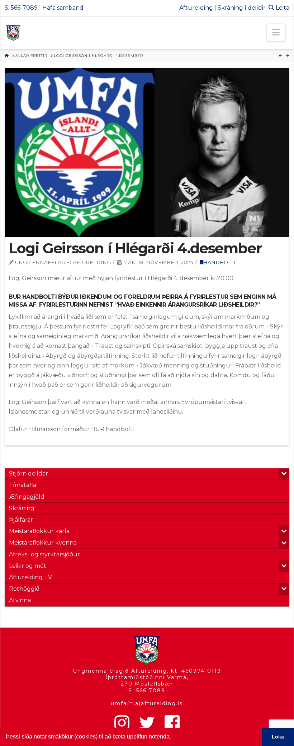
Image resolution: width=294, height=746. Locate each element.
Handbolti (219, 262)
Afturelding (196, 7)
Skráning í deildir (242, 7)
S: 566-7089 (21, 7)
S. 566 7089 (146, 690)
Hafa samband (63, 7)
